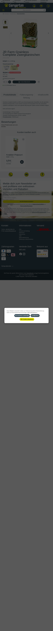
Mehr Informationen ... (32, 312)
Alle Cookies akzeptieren (26, 319)
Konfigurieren (35, 315)
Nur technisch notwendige (22, 315)
